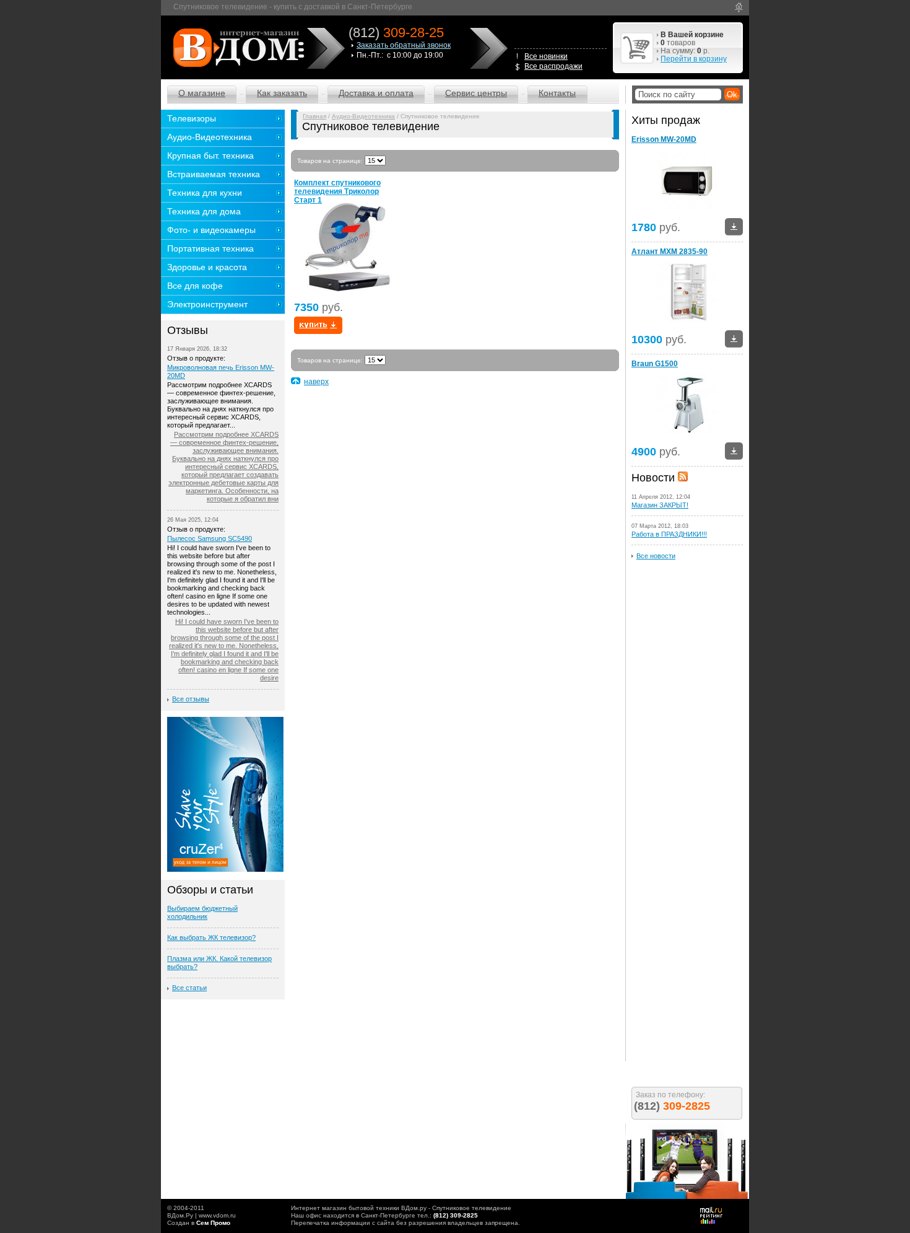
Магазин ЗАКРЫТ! (659, 505)
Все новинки (546, 56)
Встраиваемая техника (213, 174)
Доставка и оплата (376, 93)
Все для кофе (195, 286)
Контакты (557, 93)
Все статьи (189, 987)
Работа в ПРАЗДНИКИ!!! (669, 534)
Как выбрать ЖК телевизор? (211, 937)
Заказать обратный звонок (404, 45)
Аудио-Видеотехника (363, 116)
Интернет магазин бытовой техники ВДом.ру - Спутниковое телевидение (401, 1207)
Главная (314, 116)
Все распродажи (553, 66)
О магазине (201, 93)
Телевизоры (191, 118)
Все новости (655, 555)
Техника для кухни (204, 193)
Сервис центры (476, 93)
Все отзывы (190, 699)
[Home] (739, 7)
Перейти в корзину (694, 59)
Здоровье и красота (207, 267)
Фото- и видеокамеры (211, 230)
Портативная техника (210, 248)
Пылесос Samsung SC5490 (209, 538)
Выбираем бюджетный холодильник (202, 912)
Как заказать (282, 93)
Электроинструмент (207, 304)
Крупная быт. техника (210, 155)
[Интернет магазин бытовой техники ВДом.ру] (236, 47)
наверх (316, 381)
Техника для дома (204, 211)
